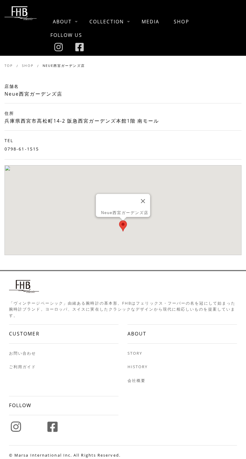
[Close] (143, 201)
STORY (135, 353)
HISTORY (138, 366)
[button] (123, 226)
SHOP (181, 21)
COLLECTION (106, 21)
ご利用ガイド (22, 366)
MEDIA (150, 21)
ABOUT (62, 21)
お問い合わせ (22, 353)
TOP (8, 65)
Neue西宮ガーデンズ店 (64, 65)
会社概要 (137, 380)
